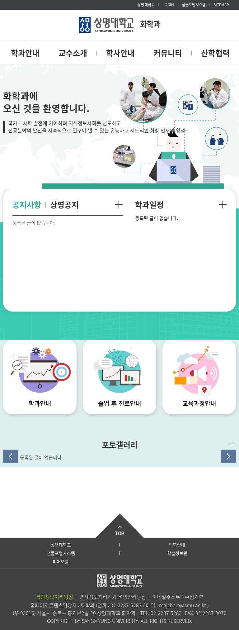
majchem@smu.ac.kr (183, 605)
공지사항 (26, 204)
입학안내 (177, 545)
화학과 (150, 24)
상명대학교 (146, 5)
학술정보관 (177, 553)
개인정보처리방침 (54, 596)
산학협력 (215, 53)
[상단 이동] (119, 525)
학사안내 (120, 53)
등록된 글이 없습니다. (41, 457)
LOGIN (168, 5)
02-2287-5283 (126, 605)
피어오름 (61, 561)
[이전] (10, 456)
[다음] (228, 456)
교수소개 (73, 53)
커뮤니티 (167, 53)
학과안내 (25, 53)
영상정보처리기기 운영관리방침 (112, 596)
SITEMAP (221, 5)
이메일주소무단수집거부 (178, 596)
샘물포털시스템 (61, 553)
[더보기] (119, 204)
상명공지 (64, 204)
